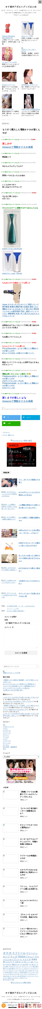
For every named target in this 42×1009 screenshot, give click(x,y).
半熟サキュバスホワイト (13, 977)
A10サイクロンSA (14, 974)
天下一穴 (25, 977)
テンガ (13, 956)
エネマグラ (10, 962)
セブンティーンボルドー (22, 968)
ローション (7, 743)
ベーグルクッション (12, 970)
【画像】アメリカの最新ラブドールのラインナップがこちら (29, 794)
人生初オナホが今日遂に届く (13, 690)
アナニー (30, 956)
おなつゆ (21, 970)
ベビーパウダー (24, 974)
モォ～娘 (17, 976)
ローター (6, 745)
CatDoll (4, 976)
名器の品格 (23, 972)
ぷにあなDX (24, 964)
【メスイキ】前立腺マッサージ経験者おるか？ (19, 686)
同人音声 (9, 972)
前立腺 (11, 968)
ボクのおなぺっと (33, 974)
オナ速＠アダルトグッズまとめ (21, 6)
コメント (9, 627)
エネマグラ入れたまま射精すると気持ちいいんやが (29, 872)
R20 (20, 976)
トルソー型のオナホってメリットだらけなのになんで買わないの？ (29, 931)
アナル (5, 728)
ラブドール (7, 741)
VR (4, 725)
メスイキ (26, 959)
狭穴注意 (24, 976)
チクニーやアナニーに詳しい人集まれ (16, 688)
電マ (4, 749)
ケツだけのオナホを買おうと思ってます (17, 701)
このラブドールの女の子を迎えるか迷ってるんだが (21, 697)
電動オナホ (11, 435)
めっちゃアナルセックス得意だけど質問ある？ (19, 684)
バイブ (5, 739)
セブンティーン (27, 966)
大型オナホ (19, 962)
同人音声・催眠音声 (10, 747)
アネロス (12, 966)
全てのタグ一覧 (8, 979)
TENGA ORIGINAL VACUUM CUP (8, 37)
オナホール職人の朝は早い (15, 611)
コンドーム (7, 733)
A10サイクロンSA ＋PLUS (28, 50)
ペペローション (30, 976)
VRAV (21, 977)
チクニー (6, 735)
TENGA (21, 956)
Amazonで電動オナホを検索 (17, 147)
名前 (6, 620)
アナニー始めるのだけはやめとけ (14, 709)
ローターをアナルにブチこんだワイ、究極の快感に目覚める (29, 841)
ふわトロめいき (29, 970)
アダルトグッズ (8, 726)
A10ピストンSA (10, 976)
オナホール (6, 432)
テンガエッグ (16, 972)
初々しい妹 (28, 962)
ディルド (6, 737)
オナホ (5, 435)
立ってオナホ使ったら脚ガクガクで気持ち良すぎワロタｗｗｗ (29, 558)
